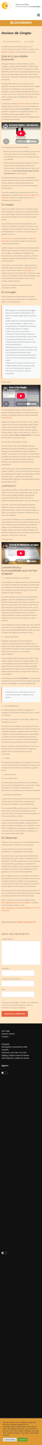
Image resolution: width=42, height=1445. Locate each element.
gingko (11, 52)
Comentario (8, 939)
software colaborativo (25, 922)
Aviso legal (6, 1031)
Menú (38, 15)
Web (3, 989)
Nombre (6, 968)
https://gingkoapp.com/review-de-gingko (16, 902)
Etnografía (5, 1044)
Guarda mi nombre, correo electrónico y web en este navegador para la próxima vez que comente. (20, 1005)
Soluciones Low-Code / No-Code (14, 1052)
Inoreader (28, 270)
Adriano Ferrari (7, 238)
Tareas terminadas (10, 778)
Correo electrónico (12, 979)
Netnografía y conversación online (14, 1047)
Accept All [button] (22, 1440)
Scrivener (20, 104)
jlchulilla (31, 42)
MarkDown (8, 418)
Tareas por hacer (10, 774)
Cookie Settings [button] (9, 1440)
